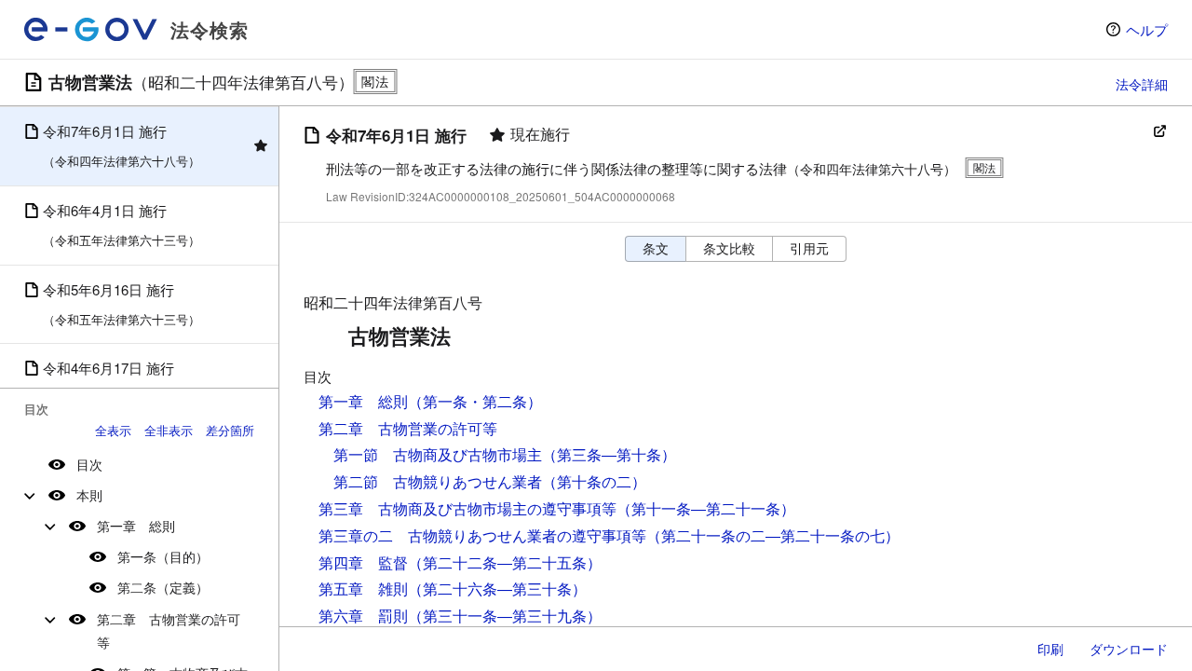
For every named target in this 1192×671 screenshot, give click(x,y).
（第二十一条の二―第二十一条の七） (773, 535)
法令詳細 (1142, 84)
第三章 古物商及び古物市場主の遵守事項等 (467, 508)
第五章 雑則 (363, 588)
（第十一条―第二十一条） (705, 508)
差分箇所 (230, 430)
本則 (89, 495)
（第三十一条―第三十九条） (505, 615)
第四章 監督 (363, 562)
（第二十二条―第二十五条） (505, 562)
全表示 (113, 430)
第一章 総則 (136, 525)
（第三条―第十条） (609, 454)
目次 (89, 464)
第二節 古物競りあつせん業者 (437, 481)
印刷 (1050, 648)
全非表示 (168, 430)
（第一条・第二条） (475, 401)
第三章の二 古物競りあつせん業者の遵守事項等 (482, 535)
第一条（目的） (163, 556)
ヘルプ (1147, 29)
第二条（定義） (163, 587)
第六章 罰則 (363, 615)
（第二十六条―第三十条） (497, 588)
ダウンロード (1129, 648)
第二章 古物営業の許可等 (168, 630)
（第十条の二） (594, 481)
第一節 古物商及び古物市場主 (437, 454)
